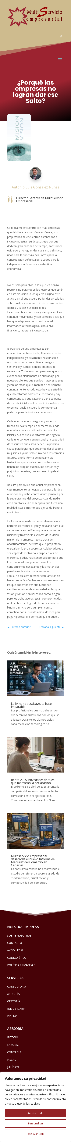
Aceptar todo (35, 1113)
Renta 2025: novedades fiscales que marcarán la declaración (33, 781)
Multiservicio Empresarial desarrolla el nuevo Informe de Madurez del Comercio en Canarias (33, 860)
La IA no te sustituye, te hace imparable (31, 705)
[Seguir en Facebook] (61, 36)
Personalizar (35, 1123)
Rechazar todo (35, 1134)
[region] (35, 1107)
